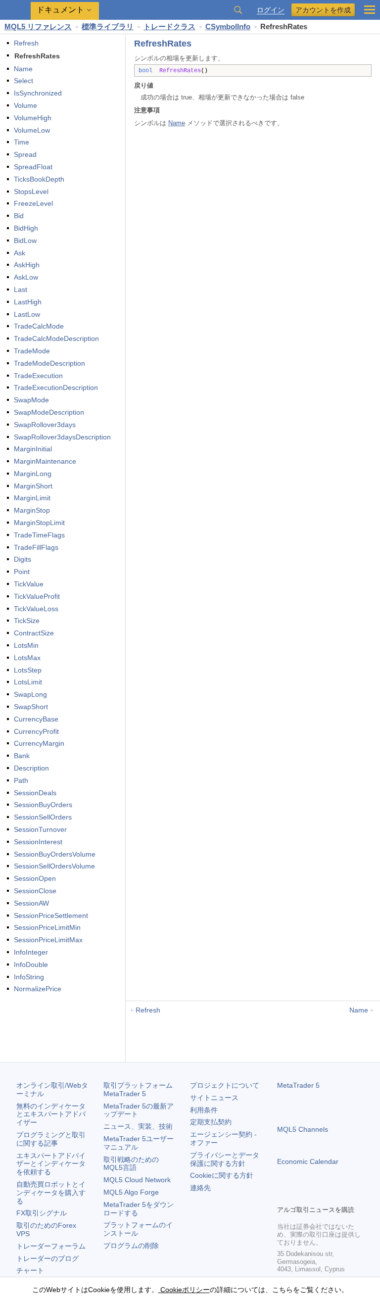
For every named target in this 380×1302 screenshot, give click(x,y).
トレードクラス (169, 26)
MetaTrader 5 (298, 1085)
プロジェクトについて (224, 1085)
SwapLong (30, 694)
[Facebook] (283, 1196)
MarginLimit (32, 498)
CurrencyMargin (39, 743)
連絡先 (200, 1188)
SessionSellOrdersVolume (54, 866)
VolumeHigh (32, 118)
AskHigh (27, 265)
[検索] (238, 10)
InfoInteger (31, 952)
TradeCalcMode (39, 326)
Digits (22, 559)
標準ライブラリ (108, 26)
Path (21, 780)
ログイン (271, 10)
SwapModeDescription (49, 412)
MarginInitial (33, 449)
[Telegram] (299, 1196)
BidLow (25, 240)
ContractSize (34, 633)
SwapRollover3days (45, 425)
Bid (19, 216)
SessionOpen (35, 878)
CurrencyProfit (36, 731)
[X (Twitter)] (315, 1196)
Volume (25, 105)
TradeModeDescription (49, 363)
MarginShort (33, 486)
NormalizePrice (37, 989)
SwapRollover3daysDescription (62, 437)
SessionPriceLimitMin (47, 927)
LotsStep (28, 670)
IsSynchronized (38, 93)
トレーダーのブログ (47, 1258)
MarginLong (32, 474)
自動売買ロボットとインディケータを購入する (51, 1192)
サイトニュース (214, 1098)
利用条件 (204, 1110)
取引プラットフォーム (141, 1089)
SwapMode (31, 400)
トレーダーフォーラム (51, 1246)
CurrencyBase (36, 719)
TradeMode (32, 351)
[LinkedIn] (346, 1196)
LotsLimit (28, 682)
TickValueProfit (37, 596)
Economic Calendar (307, 1161)
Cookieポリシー (184, 1290)
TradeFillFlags (36, 547)
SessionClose (35, 891)
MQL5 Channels (302, 1129)
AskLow (26, 277)
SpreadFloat (33, 167)
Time (21, 142)
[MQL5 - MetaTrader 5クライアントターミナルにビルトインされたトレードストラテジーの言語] (15, 10)
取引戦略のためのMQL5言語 (131, 1164)
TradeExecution (38, 376)
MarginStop (32, 510)
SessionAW (31, 903)
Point (22, 572)
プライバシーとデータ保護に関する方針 (224, 1159)
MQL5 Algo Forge (131, 1192)
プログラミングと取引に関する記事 (51, 1139)
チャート (30, 1270)
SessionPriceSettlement (51, 915)
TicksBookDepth (39, 179)
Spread (25, 154)
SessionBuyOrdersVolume (54, 854)
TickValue (29, 584)
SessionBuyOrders (43, 805)
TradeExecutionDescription (56, 387)
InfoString (29, 977)
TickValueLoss (36, 609)
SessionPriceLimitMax (48, 940)
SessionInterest (38, 842)
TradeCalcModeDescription (56, 338)
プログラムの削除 (131, 1246)
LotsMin (26, 645)
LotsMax (27, 658)
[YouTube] (330, 1196)
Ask (19, 253)
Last (20, 289)
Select (23, 81)
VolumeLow (32, 130)
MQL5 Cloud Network (137, 1180)
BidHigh (26, 228)
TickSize (27, 621)
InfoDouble (31, 964)
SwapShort (31, 707)
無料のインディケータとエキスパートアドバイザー (51, 1114)
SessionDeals (35, 793)
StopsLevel (31, 191)
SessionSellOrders (43, 817)
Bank (22, 756)
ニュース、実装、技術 (138, 1126)
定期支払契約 (211, 1122)
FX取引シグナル (41, 1213)
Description (31, 768)
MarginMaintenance (45, 461)
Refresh (26, 43)
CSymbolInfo (227, 26)
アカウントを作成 (323, 10)
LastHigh (28, 302)
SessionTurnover (40, 829)
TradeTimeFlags (39, 535)
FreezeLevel (33, 203)
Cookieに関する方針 (221, 1175)
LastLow (27, 314)
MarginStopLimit (39, 523)
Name (23, 69)
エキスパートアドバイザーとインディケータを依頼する (51, 1164)
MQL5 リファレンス (38, 26)
